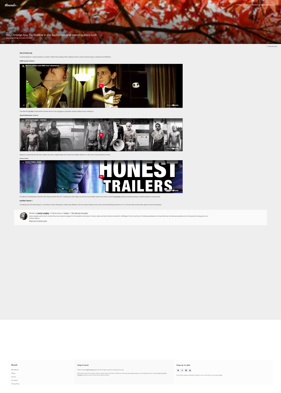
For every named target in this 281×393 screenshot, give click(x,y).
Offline (240, 5)
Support (262, 5)
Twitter (66, 213)
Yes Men (31, 111)
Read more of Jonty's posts (38, 221)
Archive (255, 5)
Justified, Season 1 (26, 201)
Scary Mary (117, 197)
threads (10, 5)
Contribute (247, 5)
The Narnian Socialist (79, 213)
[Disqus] (140, 258)
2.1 (17, 6)
